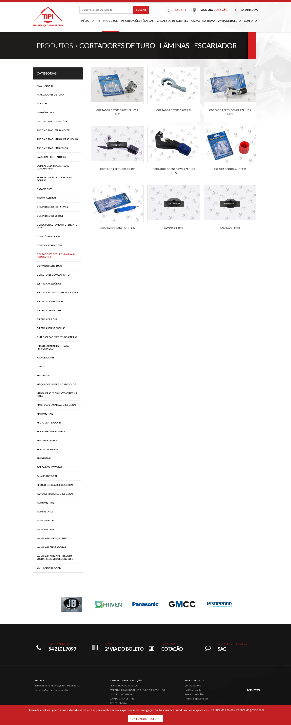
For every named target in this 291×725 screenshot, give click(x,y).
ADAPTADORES (45, 85)
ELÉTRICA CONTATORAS (50, 301)
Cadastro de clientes (172, 20)
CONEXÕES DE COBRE (48, 236)
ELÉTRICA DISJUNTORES (50, 310)
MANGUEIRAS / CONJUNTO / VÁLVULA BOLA (57, 394)
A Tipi (96, 20)
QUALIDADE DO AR (47, 476)
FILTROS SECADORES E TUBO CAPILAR (57, 337)
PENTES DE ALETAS (47, 440)
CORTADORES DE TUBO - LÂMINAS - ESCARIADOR (56, 255)
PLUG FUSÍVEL (44, 458)
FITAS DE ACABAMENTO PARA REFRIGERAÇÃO (53, 347)
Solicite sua (124, 647)
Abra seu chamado (232, 647)
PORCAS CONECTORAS (49, 467)
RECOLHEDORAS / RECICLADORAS (55, 485)
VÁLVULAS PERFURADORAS (51, 547)
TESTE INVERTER (45, 520)
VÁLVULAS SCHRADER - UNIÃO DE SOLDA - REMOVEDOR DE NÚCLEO (55, 557)
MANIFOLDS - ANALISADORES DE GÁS (57, 405)
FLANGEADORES (45, 357)
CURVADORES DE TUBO (49, 266)
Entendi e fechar (145, 718)
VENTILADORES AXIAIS (49, 567)
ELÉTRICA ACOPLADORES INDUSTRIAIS (57, 292)
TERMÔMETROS (45, 502)
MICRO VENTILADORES (49, 422)
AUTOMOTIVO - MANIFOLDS (52, 148)
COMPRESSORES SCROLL (50, 216)
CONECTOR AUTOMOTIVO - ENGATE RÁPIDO (57, 226)
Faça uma (172, 647)
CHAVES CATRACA (46, 198)
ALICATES (42, 103)
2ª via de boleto (229, 20)
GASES (40, 366)
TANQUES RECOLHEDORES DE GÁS (55, 493)
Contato (250, 20)
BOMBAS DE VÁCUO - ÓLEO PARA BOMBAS (54, 178)
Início (85, 20)
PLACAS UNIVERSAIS (47, 449)
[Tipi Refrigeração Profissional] (48, 16)
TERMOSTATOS (45, 511)
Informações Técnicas (137, 20)
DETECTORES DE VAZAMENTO (53, 274)
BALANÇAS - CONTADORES (51, 157)
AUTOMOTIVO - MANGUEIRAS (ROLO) (57, 139)
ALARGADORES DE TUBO (50, 94)
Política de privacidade (196, 698)
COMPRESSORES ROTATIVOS (52, 207)
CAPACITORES (44, 189)
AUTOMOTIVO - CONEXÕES (52, 121)
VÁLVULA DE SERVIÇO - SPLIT (52, 538)
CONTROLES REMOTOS (49, 245)
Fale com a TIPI (62, 647)
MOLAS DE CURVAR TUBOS (51, 431)
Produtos (110, 20)
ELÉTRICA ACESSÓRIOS (49, 283)
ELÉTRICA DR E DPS (47, 319)
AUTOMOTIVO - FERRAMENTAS (53, 130)
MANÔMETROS (45, 413)
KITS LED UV (43, 375)
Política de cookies (194, 694)
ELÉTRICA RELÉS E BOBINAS (51, 328)
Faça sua (213, 9)
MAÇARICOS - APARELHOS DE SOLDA (56, 384)
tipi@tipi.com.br (193, 689)
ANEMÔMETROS (45, 112)
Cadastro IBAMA (203, 20)
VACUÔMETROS (45, 529)
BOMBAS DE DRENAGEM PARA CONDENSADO (53, 167)
